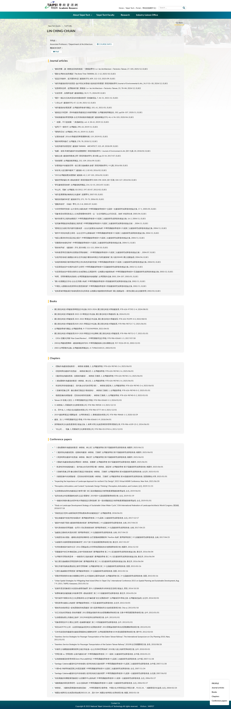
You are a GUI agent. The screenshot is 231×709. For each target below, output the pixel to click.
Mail (57, 52)
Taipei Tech (129, 8)
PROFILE (215, 683)
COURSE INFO (105, 44)
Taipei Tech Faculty (105, 15)
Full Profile (68, 26)
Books (214, 692)
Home (121, 8)
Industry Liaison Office (147, 15)
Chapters (215, 696)
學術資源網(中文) (149, 8)
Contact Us (115, 703)
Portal (138, 8)
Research (125, 15)
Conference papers (219, 701)
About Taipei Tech (81, 15)
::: (1, 2)
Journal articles (218, 688)
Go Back (179, 23)
